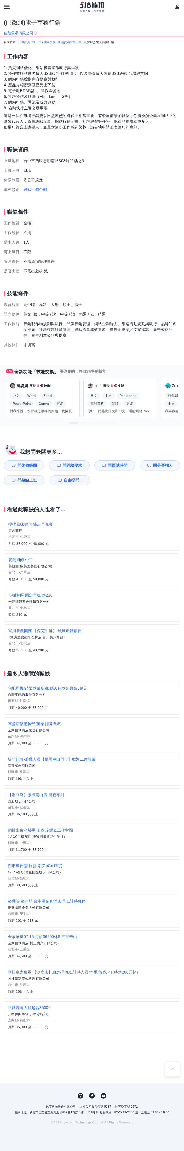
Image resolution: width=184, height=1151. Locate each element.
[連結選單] (7, 7)
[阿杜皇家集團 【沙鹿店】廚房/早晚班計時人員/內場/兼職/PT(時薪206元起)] (92, 982)
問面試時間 (117, 465)
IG (80, 1096)
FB (92, 1096)
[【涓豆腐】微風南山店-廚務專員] (92, 805)
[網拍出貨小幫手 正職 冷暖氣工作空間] (92, 840)
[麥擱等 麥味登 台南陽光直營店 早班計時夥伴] (92, 911)
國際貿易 (50, 42)
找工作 (36, 42)
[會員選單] (177, 7)
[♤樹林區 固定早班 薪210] (92, 605)
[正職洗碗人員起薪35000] (92, 1018)
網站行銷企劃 (35, 190)
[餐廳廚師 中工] (92, 570)
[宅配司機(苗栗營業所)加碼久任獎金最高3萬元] (92, 698)
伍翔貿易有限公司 (70, 42)
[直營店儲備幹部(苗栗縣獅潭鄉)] (92, 734)
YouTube (103, 1096)
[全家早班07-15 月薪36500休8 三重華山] (92, 947)
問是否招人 (163, 465)
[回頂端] (172, 1069)
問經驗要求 (72, 465)
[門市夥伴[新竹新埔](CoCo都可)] (92, 876)
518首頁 (24, 42)
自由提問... (73, 480)
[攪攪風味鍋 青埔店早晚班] (92, 534)
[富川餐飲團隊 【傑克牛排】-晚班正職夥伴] (92, 641)
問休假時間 (27, 465)
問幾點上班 (27, 480)
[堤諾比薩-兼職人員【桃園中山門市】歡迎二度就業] (92, 769)
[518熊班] (92, 7)
